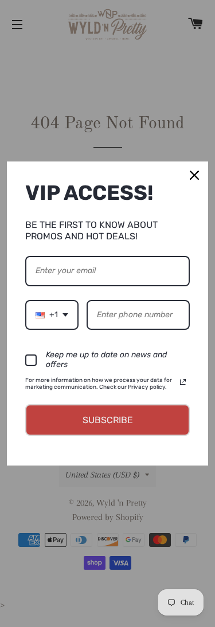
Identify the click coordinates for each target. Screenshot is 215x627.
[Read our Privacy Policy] (183, 382)
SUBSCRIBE (108, 420)
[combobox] (52, 315)
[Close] (194, 175)
